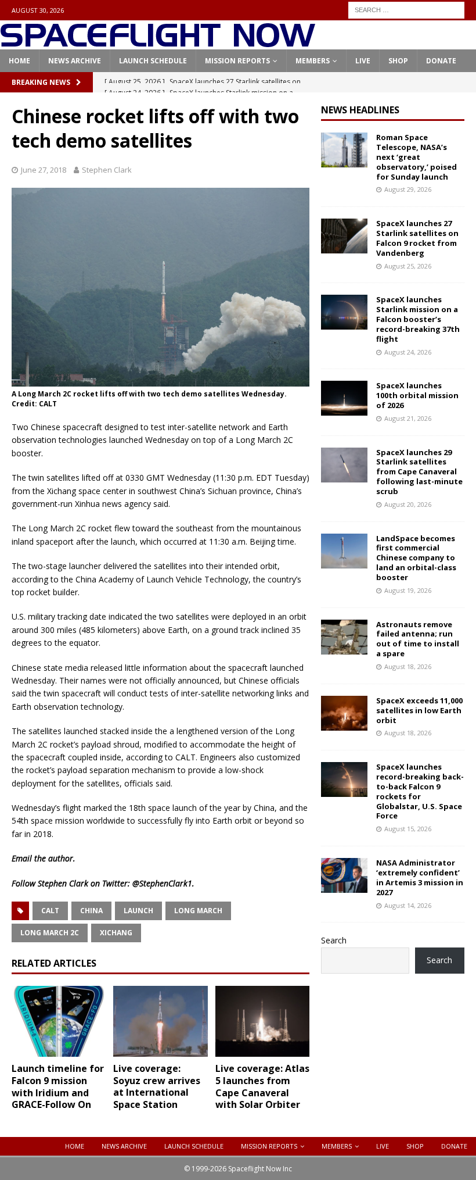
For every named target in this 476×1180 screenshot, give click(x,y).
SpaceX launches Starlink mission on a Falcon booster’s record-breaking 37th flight (418, 319)
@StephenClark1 (162, 883)
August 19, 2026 (407, 590)
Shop (398, 61)
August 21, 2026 (407, 418)
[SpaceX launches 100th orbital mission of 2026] (344, 398)
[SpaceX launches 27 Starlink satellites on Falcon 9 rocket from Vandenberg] (344, 236)
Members (312, 61)
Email (22, 858)
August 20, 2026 (407, 504)
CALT (50, 911)
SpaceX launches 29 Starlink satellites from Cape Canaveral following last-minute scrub (419, 472)
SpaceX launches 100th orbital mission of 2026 (417, 395)
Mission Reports (237, 61)
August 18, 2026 (407, 666)
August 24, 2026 (407, 352)
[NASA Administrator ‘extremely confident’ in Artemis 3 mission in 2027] (344, 875)
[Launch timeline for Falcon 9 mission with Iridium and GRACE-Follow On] (59, 1021)
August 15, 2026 (407, 828)
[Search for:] (406, 9)
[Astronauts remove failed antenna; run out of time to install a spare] (344, 637)
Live (362, 61)
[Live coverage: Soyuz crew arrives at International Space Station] (160, 1021)
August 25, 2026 (407, 266)
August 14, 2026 (407, 905)
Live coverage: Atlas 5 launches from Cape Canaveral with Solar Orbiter (262, 1086)
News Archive (74, 61)
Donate (441, 61)
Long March (198, 911)
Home (19, 61)
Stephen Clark (107, 170)
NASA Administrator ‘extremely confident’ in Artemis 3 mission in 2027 (419, 877)
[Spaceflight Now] (157, 42)
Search (334, 940)
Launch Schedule (153, 61)
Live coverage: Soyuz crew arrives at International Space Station (156, 1086)
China (91, 911)
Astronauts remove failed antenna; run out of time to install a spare (417, 639)
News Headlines (360, 109)
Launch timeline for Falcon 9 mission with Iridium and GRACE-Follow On (58, 1086)
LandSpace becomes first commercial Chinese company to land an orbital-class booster (416, 558)
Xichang (116, 933)
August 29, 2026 (407, 189)
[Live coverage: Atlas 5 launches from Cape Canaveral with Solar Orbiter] (262, 1021)
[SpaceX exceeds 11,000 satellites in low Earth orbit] (344, 713)
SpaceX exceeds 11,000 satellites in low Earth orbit (419, 710)
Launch (138, 911)
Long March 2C (49, 933)
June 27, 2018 (43, 170)
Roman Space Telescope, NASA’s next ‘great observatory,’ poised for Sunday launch (416, 157)
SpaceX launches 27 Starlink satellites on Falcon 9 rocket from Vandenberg (417, 238)
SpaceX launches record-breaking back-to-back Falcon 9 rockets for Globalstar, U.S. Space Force (420, 791)
